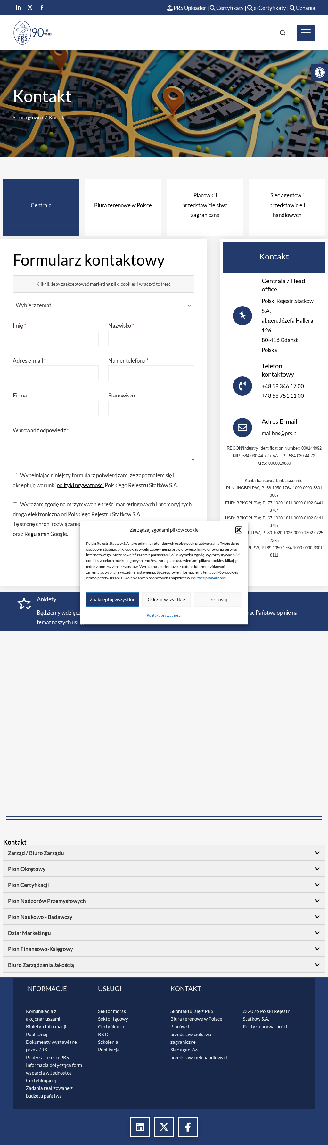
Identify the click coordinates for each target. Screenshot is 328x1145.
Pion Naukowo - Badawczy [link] (40, 916)
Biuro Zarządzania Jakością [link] (41, 964)
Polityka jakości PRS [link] (47, 1057)
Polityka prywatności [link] (164, 615)
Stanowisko (121, 395)
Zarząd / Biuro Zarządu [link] (36, 852)
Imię (19, 325)
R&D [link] (103, 1034)
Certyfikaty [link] (230, 7)
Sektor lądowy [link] (113, 1019)
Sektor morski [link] (112, 1011)
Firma (20, 395)
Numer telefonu (128, 360)
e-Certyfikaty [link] (269, 7)
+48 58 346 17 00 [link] (283, 386)
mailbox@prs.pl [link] (280, 433)
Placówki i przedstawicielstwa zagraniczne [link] (190, 1034)
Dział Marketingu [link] (29, 932)
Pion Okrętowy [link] (26, 868)
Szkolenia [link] (108, 1042)
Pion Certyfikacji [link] (28, 884)
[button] (238, 530)
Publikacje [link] (109, 1049)
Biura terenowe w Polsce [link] (196, 1019)
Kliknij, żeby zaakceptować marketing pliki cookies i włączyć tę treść (103, 284)
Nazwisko (121, 325)
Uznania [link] (305, 7)
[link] (319, 72)
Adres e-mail (29, 360)
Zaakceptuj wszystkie (112, 599)
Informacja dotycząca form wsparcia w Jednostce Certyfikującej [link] (54, 1072)
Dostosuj (217, 599)
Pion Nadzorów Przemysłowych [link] (47, 900)
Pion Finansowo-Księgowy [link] (40, 948)
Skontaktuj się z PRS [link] (191, 1011)
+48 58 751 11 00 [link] (283, 395)
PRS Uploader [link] (189, 7)
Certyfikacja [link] (111, 1026)
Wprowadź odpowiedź (41, 430)
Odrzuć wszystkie (166, 599)
